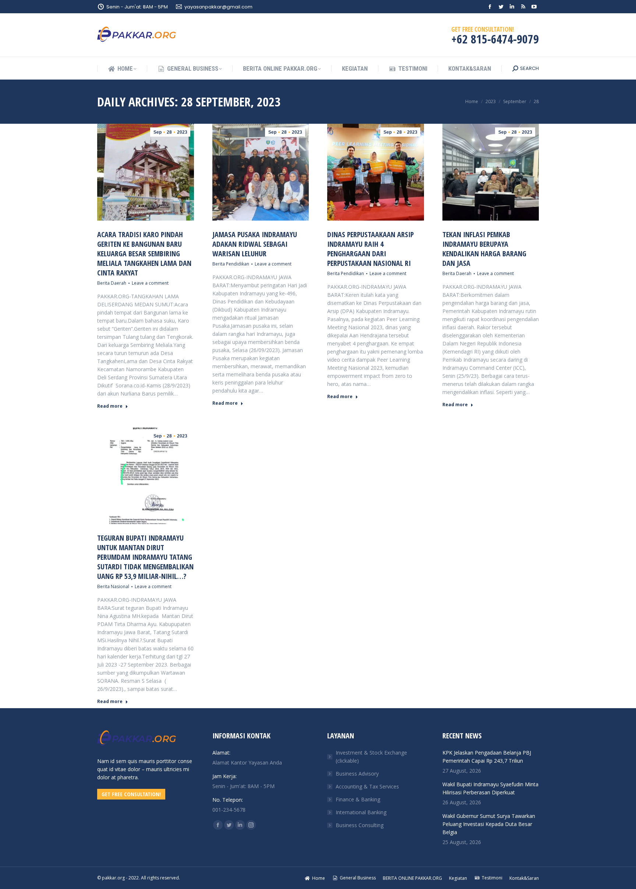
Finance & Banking (358, 799)
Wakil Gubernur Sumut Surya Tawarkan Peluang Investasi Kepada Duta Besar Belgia (488, 824)
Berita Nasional (113, 586)
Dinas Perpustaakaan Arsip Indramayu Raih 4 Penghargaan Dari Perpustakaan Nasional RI (370, 248)
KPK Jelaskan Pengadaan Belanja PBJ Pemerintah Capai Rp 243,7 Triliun (486, 756)
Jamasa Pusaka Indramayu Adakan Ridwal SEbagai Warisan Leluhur (254, 244)
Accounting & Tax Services (367, 786)
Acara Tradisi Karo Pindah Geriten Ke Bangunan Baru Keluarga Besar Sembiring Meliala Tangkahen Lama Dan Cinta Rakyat (144, 253)
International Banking (361, 812)
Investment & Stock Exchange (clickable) (371, 756)
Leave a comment (150, 283)
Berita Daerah (111, 283)
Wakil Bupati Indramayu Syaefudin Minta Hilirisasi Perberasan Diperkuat (490, 788)
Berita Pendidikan (230, 264)
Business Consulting (360, 825)
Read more (110, 406)
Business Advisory (357, 773)
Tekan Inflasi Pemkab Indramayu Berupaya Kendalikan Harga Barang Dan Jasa (484, 248)
